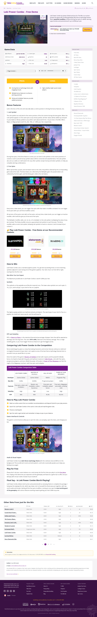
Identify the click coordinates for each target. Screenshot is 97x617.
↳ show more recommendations (57, 33)
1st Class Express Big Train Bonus (82, 118)
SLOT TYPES (49, 3)
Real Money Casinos (31, 586)
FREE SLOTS (41, 3)
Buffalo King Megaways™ (80, 99)
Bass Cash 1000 (78, 123)
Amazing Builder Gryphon (80, 115)
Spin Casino (77, 70)
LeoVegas (76, 67)
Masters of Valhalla (30, 357)
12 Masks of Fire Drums (80, 96)
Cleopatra (76, 86)
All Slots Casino (78, 77)
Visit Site (15, 256)
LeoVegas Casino (81, 588)
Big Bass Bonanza (78, 104)
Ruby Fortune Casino (82, 591)
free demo (63, 472)
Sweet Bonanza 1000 (79, 106)
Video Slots (29, 588)
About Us (46, 586)
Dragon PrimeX (78, 135)
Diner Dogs (77, 133)
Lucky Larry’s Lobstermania (81, 94)
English (8, 595)
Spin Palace (77, 72)
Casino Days (77, 74)
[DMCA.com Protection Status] (33, 604)
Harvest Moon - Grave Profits (81, 130)
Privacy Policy (46, 588)
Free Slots (76, 52)
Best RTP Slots (77, 57)
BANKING (77, 3)
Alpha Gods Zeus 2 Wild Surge (82, 120)
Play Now (87, 29)
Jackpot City (77, 65)
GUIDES (84, 3)
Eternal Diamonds (78, 113)
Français (14, 595)
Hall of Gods (48, 359)
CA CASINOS (58, 3)
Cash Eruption (77, 89)
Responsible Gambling (51, 554)
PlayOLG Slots (30, 593)
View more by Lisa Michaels (12, 574)
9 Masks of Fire (78, 101)
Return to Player (16, 337)
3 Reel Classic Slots (79, 62)
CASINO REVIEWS (67, 3)
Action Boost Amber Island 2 (81, 128)
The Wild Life (77, 91)
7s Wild (76, 84)
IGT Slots (76, 55)
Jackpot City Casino (82, 586)
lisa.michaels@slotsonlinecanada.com (18, 565)
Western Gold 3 (78, 125)
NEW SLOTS (33, 3)
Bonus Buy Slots (78, 60)
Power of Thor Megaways (51, 361)
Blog (44, 593)
